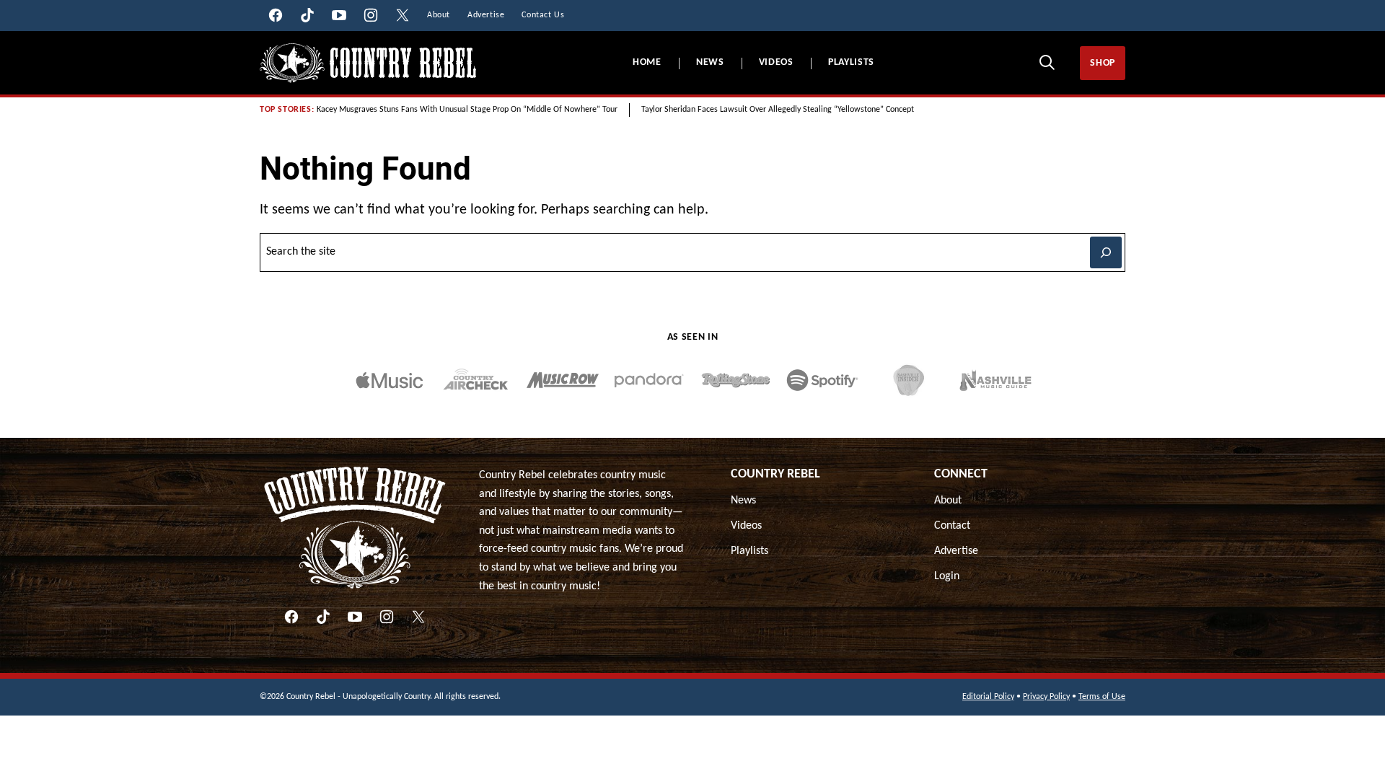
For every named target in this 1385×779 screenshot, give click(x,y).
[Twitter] (418, 617)
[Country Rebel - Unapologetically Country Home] (368, 63)
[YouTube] (355, 617)
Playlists (851, 62)
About (948, 500)
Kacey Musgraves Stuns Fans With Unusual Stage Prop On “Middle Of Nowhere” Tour (467, 109)
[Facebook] (291, 617)
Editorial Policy (988, 696)
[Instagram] (387, 617)
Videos (776, 62)
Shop (1102, 63)
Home (647, 62)
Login (946, 576)
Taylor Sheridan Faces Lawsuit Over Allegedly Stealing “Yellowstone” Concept (777, 109)
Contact (952, 526)
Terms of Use (1101, 696)
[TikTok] (323, 617)
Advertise (956, 551)
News (710, 62)
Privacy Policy (1046, 696)
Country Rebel (775, 474)
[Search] (1047, 62)
